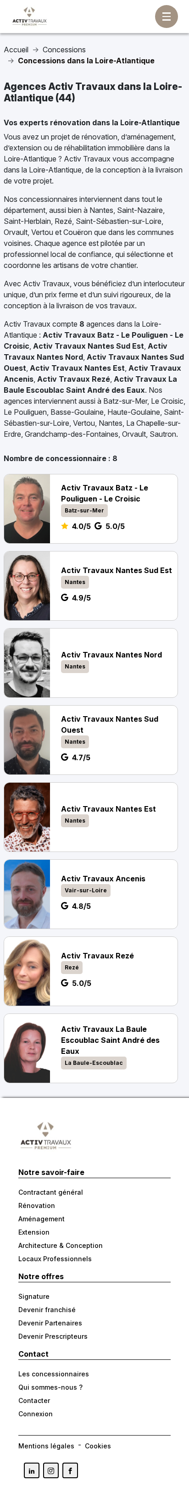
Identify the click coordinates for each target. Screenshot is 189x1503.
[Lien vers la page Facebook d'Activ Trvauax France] (70, 1470)
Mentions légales (46, 1446)
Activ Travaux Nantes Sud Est (88, 346)
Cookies (98, 1446)
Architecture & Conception (60, 1245)
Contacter (34, 1400)
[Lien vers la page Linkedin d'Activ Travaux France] (31, 1470)
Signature (34, 1296)
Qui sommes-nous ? (50, 1387)
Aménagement (41, 1219)
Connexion (35, 1414)
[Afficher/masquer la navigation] (166, 16)
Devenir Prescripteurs (53, 1336)
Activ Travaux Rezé (73, 379)
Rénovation (36, 1205)
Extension (34, 1232)
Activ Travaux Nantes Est (77, 368)
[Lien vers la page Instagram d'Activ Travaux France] (51, 1470)
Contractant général (50, 1192)
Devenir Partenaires (50, 1323)
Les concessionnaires (53, 1374)
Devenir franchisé (47, 1310)
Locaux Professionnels (55, 1259)
